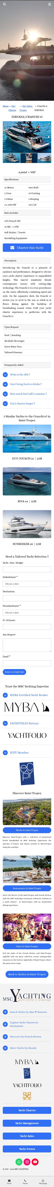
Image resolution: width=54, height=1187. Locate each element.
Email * (6, 656)
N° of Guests (9, 620)
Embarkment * (10, 577)
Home (6, 106)
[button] (49, 123)
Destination (9, 591)
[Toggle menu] (50, 4)
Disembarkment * (12, 606)
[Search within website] (4, 4)
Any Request (9, 634)
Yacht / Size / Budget (13, 562)
